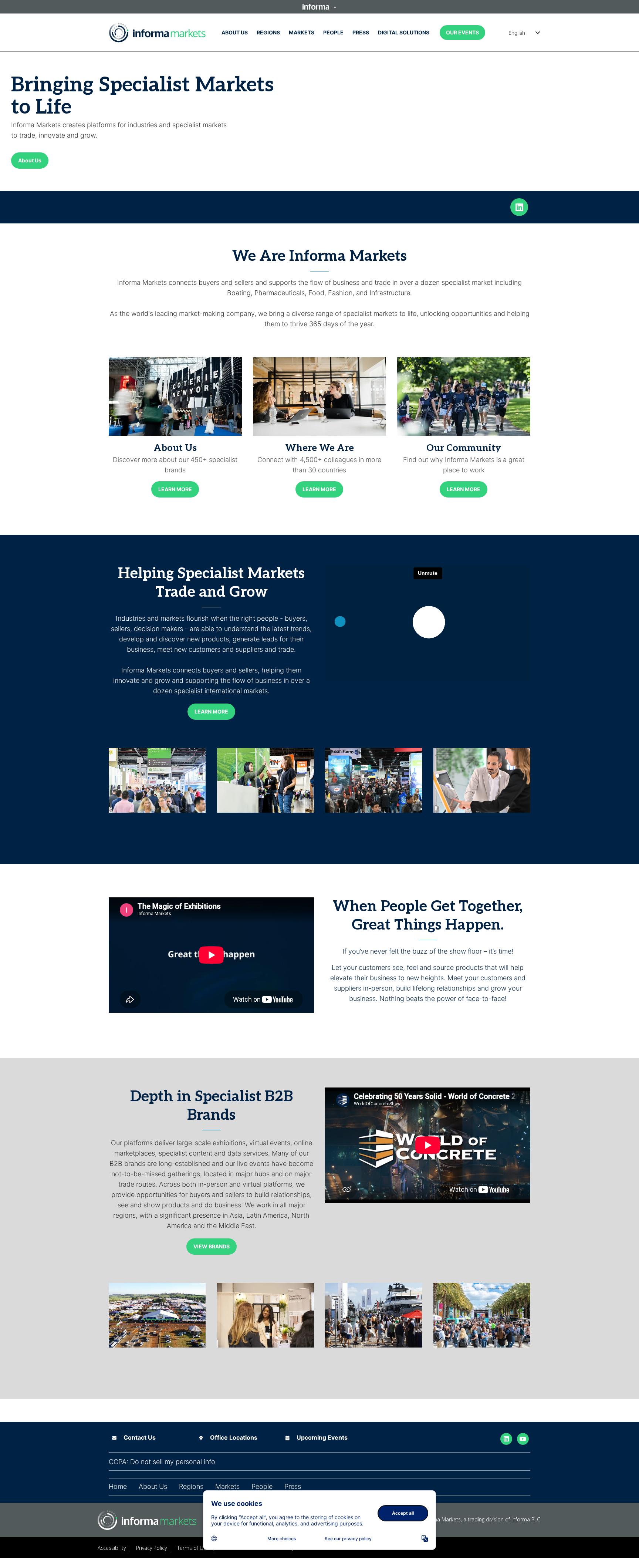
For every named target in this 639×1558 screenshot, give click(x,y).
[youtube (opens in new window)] (522, 1438)
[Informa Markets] (157, 32)
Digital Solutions (403, 32)
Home (118, 1486)
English (516, 33)
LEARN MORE (175, 489)
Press (360, 32)
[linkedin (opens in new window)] (519, 206)
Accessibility (112, 1547)
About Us (235, 32)
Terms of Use (193, 1547)
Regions (268, 32)
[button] (319, 7)
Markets (301, 32)
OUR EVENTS (462, 32)
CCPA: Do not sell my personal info (162, 1461)
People (333, 32)
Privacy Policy (151, 1547)
